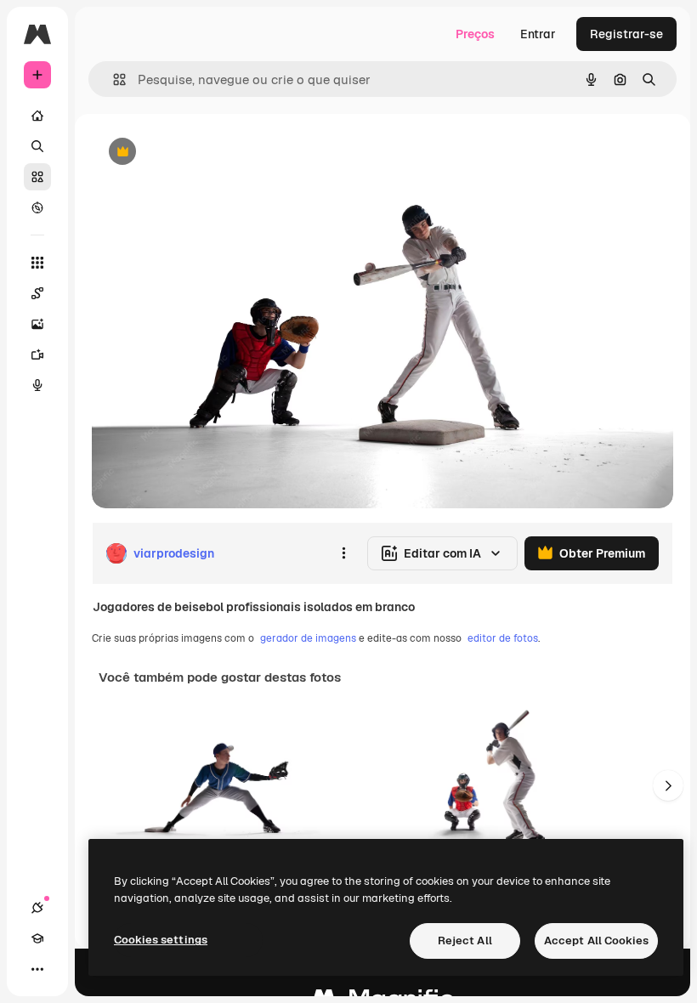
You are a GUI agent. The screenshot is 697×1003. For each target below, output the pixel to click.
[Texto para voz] (37, 385)
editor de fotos (503, 638)
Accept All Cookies (596, 940)
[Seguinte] (668, 785)
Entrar (538, 34)
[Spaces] (37, 293)
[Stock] (37, 176)
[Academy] (37, 938)
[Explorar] (37, 207)
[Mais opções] (343, 553)
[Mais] (37, 969)
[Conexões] (37, 907)
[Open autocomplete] (112, 79)
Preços (475, 34)
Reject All (465, 940)
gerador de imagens (308, 638)
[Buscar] (37, 146)
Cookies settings (160, 939)
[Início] (37, 115)
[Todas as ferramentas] (37, 262)
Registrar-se (626, 34)
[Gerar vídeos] (37, 354)
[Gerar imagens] (37, 323)
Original (200, 152)
